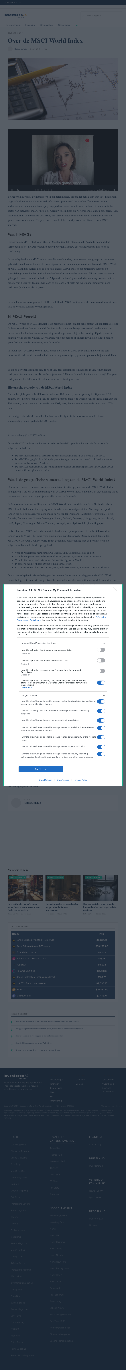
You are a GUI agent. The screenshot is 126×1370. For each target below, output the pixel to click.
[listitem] (63, 643)
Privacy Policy (80, 780)
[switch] (101, 650)
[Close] (116, 590)
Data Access (63, 780)
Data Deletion (45, 780)
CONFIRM (41, 769)
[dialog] (63, 685)
